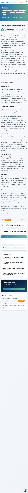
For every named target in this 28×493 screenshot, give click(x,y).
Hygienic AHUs (6, 300)
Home (2, 23)
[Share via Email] (23, 30)
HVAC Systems (13, 303)
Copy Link (18, 247)
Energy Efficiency (13, 305)
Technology (5, 305)
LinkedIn (6, 244)
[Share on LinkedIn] (20, 30)
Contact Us (14, 289)
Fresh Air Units (14, 300)
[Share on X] (26, 30)
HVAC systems (19, 50)
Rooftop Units (21, 300)
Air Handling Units (6, 298)
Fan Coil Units (14, 298)
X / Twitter (19, 244)
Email (6, 247)
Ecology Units (5, 303)
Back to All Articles (8, 236)
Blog (6, 23)
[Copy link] (17, 30)
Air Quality (5, 307)
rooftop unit (4, 54)
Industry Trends (21, 305)
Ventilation (20, 303)
